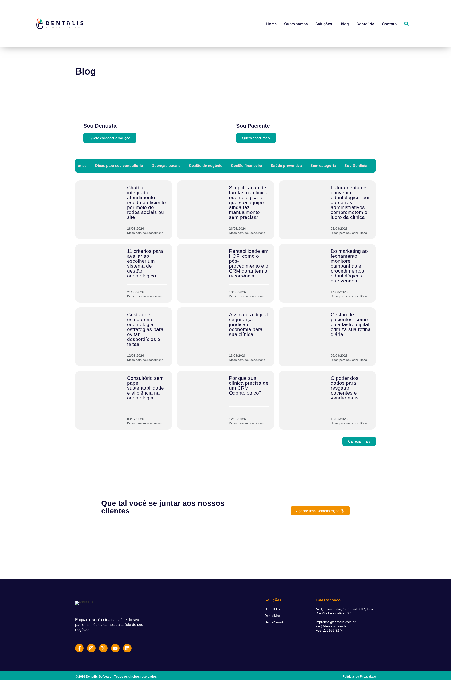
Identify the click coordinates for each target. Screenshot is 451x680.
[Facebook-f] (79, 648)
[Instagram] (91, 648)
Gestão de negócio (205, 166)
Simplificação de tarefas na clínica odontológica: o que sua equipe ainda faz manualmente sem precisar (248, 202)
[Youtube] (115, 648)
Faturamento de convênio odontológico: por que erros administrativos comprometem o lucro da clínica (350, 202)
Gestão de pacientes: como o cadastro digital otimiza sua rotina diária (351, 324)
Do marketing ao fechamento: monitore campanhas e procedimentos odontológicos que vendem (349, 265)
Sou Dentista (355, 166)
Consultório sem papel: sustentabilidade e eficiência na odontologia (145, 387)
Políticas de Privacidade (359, 676)
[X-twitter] (103, 648)
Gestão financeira (246, 166)
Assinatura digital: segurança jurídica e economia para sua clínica (249, 324)
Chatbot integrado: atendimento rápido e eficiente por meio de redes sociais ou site (146, 202)
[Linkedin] (127, 648)
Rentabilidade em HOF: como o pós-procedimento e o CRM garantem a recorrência (248, 263)
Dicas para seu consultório (119, 166)
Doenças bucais (166, 166)
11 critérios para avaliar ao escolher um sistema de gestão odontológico (145, 263)
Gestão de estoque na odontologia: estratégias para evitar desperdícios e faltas (145, 329)
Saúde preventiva (286, 166)
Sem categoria (323, 166)
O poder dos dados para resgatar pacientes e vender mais (344, 387)
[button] (359, 441)
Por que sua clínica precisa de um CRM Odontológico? (248, 385)
